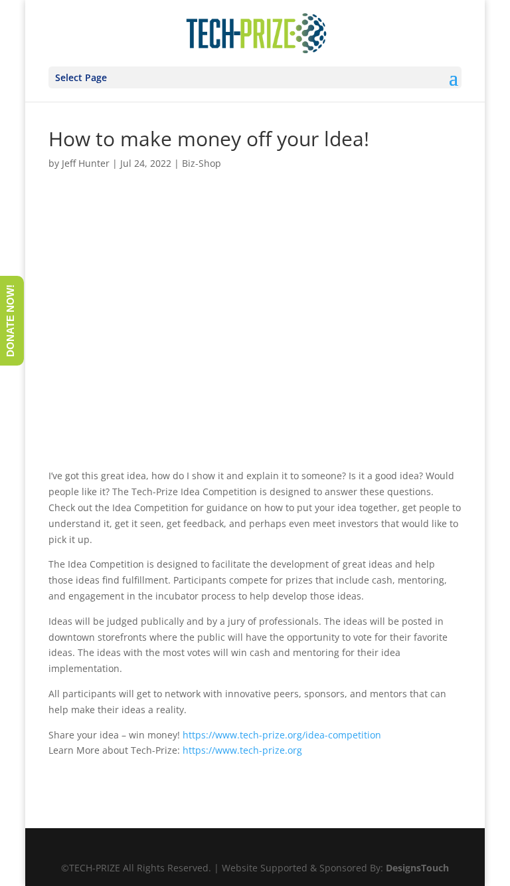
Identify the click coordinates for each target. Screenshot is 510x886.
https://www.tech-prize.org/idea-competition (282, 734)
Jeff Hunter (86, 163)
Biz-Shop (201, 163)
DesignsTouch (417, 867)
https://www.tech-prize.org (242, 750)
